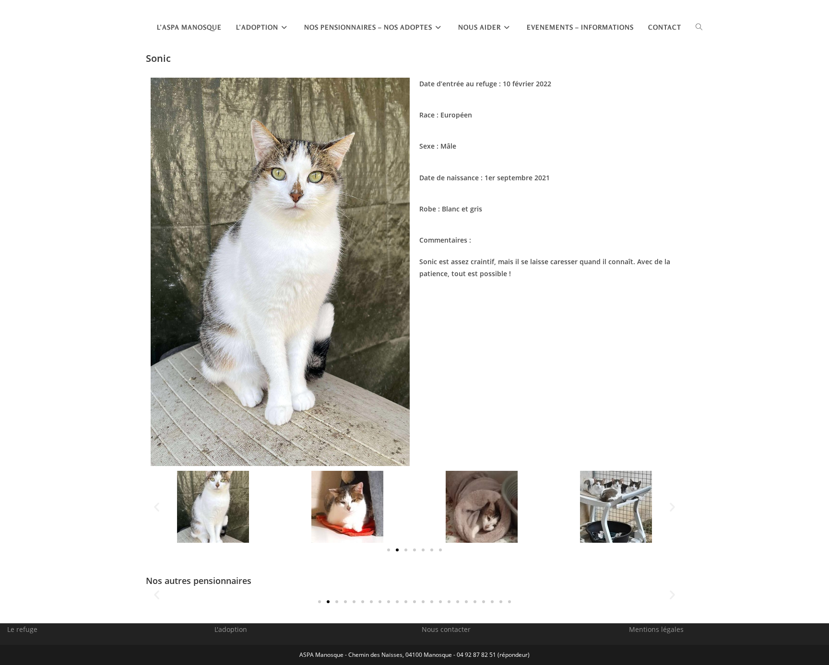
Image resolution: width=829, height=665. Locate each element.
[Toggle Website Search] (699, 27)
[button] (157, 507)
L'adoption (230, 629)
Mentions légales (656, 629)
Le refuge (22, 629)
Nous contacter (446, 629)
